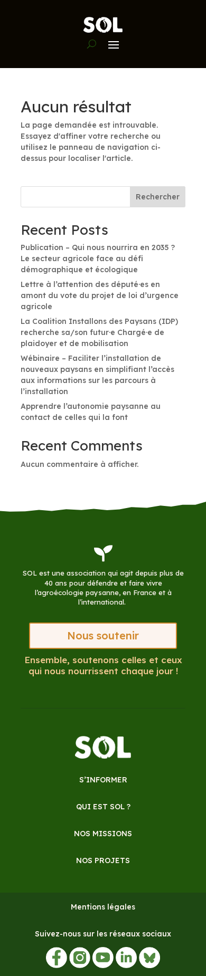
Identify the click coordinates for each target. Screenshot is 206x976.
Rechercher (158, 197)
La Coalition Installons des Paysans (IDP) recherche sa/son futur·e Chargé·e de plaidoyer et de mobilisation (99, 332)
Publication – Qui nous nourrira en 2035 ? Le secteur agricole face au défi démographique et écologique (98, 258)
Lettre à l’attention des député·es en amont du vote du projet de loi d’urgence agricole (100, 295)
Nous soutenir (103, 635)
